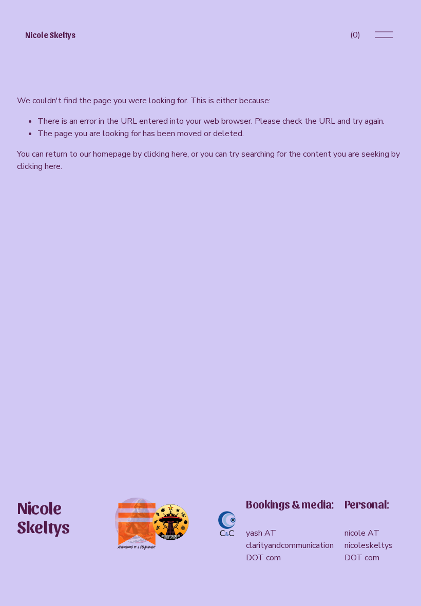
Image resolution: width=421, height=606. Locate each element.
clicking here (165, 154)
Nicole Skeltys (50, 35)
